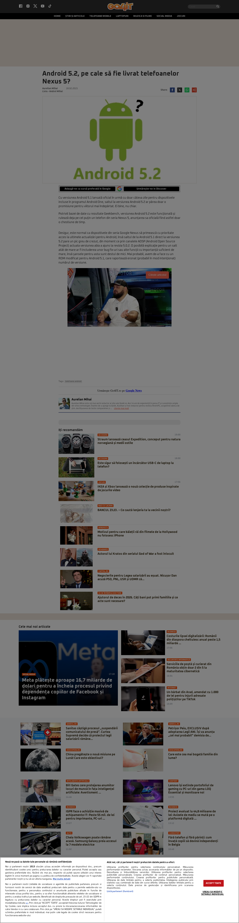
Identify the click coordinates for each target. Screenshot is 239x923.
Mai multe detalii (61, 879)
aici (27, 903)
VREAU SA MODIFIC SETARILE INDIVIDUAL (212, 893)
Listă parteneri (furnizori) (120, 891)
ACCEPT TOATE (213, 883)
